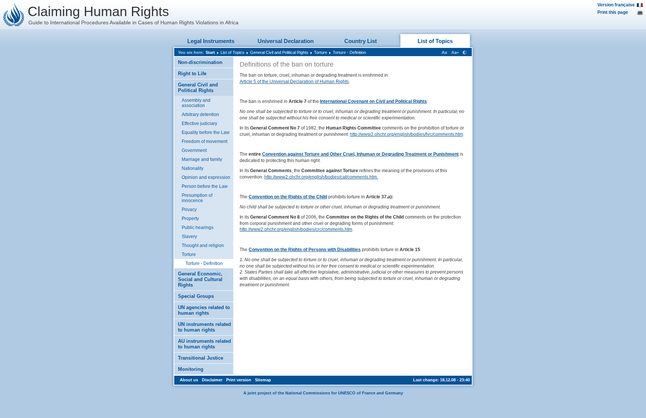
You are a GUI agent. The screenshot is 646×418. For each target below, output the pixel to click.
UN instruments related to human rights (204, 327)
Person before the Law (205, 186)
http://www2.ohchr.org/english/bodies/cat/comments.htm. (321, 177)
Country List (360, 41)
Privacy (189, 209)
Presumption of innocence (197, 198)
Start (210, 52)
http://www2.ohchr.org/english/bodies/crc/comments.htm (296, 229)
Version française (616, 4)
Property (190, 218)
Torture (320, 52)
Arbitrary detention (200, 114)
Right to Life (192, 73)
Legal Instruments (210, 41)
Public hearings (197, 227)
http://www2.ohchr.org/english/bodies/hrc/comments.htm (406, 134)
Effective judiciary (199, 123)
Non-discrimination (200, 62)
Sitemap (263, 380)
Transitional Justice (200, 358)
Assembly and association (196, 103)
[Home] (14, 14)
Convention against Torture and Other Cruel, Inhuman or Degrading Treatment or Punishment (360, 154)
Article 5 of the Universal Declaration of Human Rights (294, 81)
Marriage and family (202, 159)
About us (189, 380)
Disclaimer (212, 380)
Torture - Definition (349, 52)
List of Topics (435, 41)
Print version (238, 380)
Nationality (192, 168)
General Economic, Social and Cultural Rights (200, 279)
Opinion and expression (206, 177)
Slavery (189, 236)
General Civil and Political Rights (279, 52)
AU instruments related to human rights (204, 344)
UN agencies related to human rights (204, 310)
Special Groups (196, 296)
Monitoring (190, 369)
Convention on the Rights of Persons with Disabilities (305, 249)
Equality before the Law (206, 132)
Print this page (612, 12)
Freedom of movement (204, 141)
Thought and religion (203, 245)
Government (194, 150)
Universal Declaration (286, 41)
